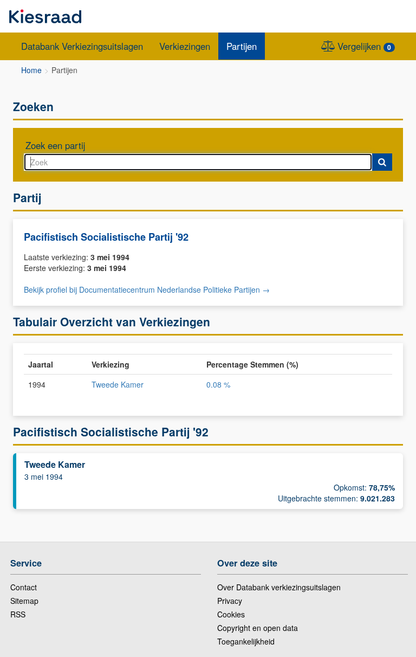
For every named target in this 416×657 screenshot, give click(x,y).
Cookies (231, 614)
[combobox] (198, 162)
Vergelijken (363, 46)
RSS (17, 614)
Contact (23, 587)
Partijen (241, 46)
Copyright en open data (257, 627)
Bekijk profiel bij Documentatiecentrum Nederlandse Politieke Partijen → (147, 289)
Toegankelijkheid (246, 641)
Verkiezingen (184, 46)
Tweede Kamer (118, 384)
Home (31, 70)
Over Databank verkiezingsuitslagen (279, 587)
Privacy (229, 600)
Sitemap (24, 600)
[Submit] (382, 162)
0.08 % (218, 384)
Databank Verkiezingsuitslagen (82, 46)
